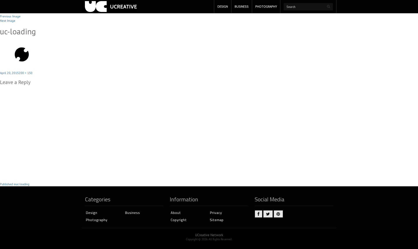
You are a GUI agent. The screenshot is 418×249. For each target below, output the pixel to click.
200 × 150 (25, 73)
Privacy (216, 212)
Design (91, 212)
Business (132, 212)
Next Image (7, 21)
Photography (97, 219)
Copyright (179, 219)
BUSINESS (242, 6)
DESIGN (222, 6)
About (176, 212)
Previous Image (10, 16)
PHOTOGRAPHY (266, 6)
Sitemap (217, 219)
